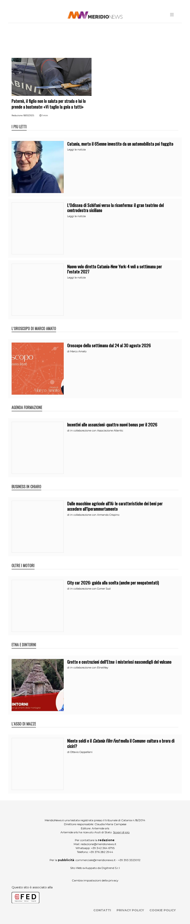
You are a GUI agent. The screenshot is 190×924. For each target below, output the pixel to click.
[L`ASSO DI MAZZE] (24, 719)
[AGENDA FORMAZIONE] (27, 402)
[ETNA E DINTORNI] (24, 640)
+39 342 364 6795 (102, 848)
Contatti (102, 910)
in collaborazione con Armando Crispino (94, 514)
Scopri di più (121, 832)
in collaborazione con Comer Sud (90, 588)
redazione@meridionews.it (98, 844)
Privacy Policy (130, 910)
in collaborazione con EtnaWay (89, 667)
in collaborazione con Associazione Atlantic (96, 430)
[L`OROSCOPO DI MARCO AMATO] (34, 323)
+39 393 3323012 (129, 860)
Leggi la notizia (76, 149)
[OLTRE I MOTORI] (23, 560)
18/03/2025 (28, 115)
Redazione (17, 115)
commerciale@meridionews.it (96, 860)
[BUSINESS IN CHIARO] (26, 482)
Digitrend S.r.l (110, 868)
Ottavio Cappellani (81, 752)
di (68, 351)
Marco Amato (78, 351)
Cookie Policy (162, 910)
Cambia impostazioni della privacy (95, 880)
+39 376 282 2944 (101, 852)
